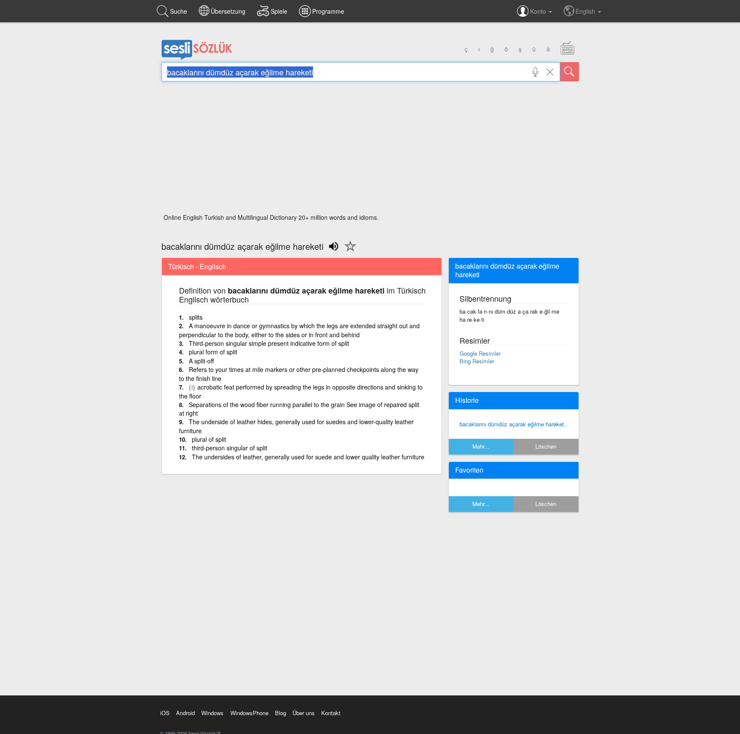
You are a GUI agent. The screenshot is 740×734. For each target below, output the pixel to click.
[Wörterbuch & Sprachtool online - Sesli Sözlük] (197, 58)
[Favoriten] (348, 251)
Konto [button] (539, 11)
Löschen (545, 446)
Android (185, 713)
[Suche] (569, 71)
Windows (212, 713)
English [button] (586, 11)
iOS (165, 713)
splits (196, 317)
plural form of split (213, 352)
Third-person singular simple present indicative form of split (269, 343)
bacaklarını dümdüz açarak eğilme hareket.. (513, 424)
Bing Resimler (477, 361)
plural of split (209, 439)
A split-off (201, 361)
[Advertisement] (370, 150)
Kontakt (330, 713)
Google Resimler (480, 353)
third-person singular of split (229, 447)
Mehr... (480, 446)
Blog (280, 713)
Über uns (303, 713)
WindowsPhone (249, 713)
